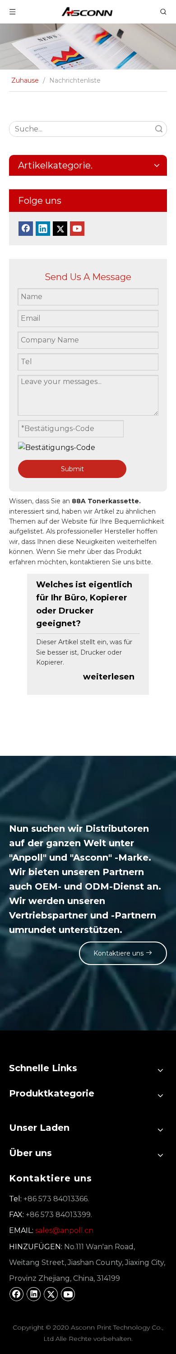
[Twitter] (60, 228)
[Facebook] (26, 228)
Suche (159, 129)
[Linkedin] (43, 228)
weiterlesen (108, 677)
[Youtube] (77, 228)
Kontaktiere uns (119, 953)
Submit (72, 469)
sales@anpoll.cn (64, 1230)
